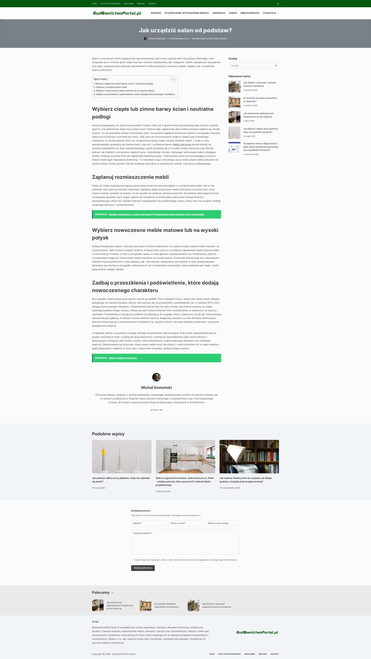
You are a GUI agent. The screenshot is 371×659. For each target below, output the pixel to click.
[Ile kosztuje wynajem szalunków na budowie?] (234, 102)
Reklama (141, 4)
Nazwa (137, 523)
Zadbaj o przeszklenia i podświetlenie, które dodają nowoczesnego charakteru (135, 94)
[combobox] (251, 65)
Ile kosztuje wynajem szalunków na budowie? (166, 605)
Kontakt (152, 4)
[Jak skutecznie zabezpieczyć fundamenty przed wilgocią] (234, 117)
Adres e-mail (178, 523)
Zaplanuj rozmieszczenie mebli (111, 87)
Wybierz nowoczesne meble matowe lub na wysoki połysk (125, 90)
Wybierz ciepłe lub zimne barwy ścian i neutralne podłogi (124, 83)
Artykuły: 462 (156, 410)
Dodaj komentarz (142, 533)
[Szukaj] (278, 4)
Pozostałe (269, 13)
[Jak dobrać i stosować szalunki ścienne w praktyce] (234, 86)
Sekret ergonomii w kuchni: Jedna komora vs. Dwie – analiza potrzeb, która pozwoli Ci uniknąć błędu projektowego (185, 481)
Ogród (233, 13)
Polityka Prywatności (110, 4)
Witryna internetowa (218, 523)
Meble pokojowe (182, 144)
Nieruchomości (250, 13)
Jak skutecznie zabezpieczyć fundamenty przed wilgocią (120, 605)
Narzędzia (219, 13)
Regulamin (128, 4)
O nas (94, 4)
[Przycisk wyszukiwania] (276, 65)
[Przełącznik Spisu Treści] (171, 79)
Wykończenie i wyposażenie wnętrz (187, 13)
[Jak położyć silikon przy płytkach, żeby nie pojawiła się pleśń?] (234, 133)
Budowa (156, 13)
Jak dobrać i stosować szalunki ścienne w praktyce (216, 605)
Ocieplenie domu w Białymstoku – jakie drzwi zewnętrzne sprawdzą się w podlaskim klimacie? (261, 146)
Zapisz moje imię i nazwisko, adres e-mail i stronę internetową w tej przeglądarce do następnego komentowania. (186, 560)
